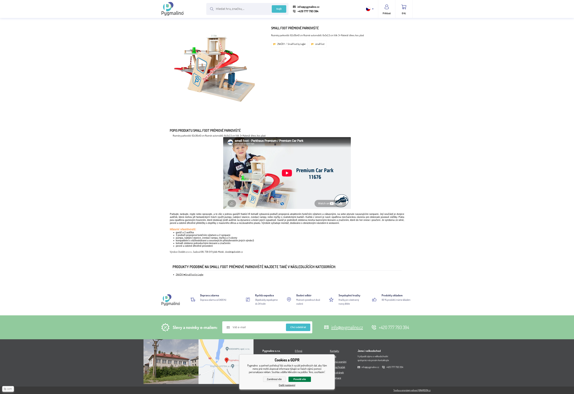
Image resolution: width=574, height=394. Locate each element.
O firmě (298, 351)
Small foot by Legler (297, 43)
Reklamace (335, 377)
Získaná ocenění (338, 361)
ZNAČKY (281, 43)
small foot (320, 43)
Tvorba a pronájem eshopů (405, 390)
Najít (279, 9)
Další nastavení (287, 385)
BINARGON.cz (424, 390)
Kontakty (334, 351)
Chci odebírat (298, 327)
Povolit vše (299, 379)
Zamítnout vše (274, 379)
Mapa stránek (337, 372)
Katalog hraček (337, 367)
